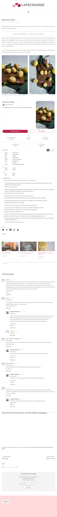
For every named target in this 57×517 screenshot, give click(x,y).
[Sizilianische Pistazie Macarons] (28, 246)
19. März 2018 (12, 279)
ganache (34, 262)
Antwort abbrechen (52, 412)
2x (50, 150)
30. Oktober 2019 (12, 297)
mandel (41, 262)
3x (53, 150)
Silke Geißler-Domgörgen (37, 413)
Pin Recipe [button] (42, 131)
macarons (38, 262)
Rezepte (10, 262)
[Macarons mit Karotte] (10, 246)
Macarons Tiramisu (50, 457)
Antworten (8, 294)
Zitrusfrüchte (18, 262)
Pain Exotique (6, 457)
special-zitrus (14, 262)
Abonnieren (28, 487)
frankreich (31, 262)
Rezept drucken (16, 131)
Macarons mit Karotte (6, 253)
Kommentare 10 (17, 22)
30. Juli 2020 (16, 363)
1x (48, 150)
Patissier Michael (11, 22)
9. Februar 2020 (23, 338)
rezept (44, 262)
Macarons (6, 262)
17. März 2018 (4, 22)
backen (28, 262)
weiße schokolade (48, 262)
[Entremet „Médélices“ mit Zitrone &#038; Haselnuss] (46, 246)
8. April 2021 (10, 387)
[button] (15, 76)
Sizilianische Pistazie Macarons (26, 253)
